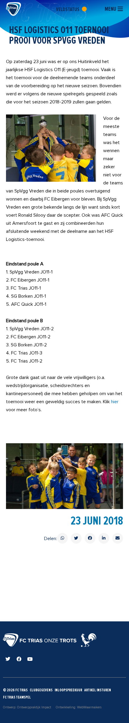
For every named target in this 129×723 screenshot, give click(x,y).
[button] (62, 538)
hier (114, 402)
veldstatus (68, 9)
